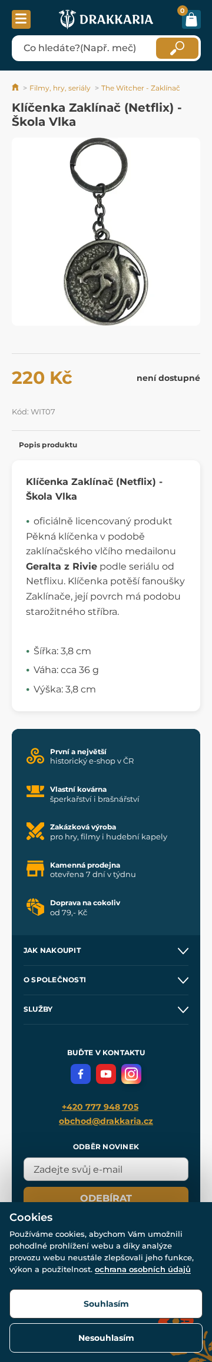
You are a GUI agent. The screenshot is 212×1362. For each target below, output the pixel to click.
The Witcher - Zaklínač (140, 87)
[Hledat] (177, 48)
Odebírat (106, 1198)
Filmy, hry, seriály (60, 87)
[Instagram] (131, 1074)
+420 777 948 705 (100, 1107)
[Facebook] (81, 1074)
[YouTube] (106, 1074)
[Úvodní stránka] (16, 87)
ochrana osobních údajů (143, 1269)
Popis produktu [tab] (48, 444)
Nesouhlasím (106, 1338)
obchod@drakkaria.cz (106, 1121)
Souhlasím (106, 1304)
